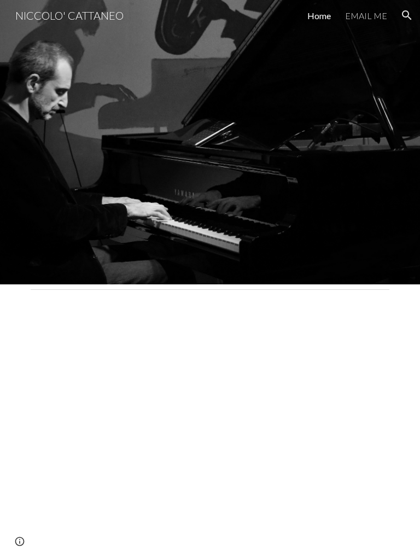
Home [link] (319, 15)
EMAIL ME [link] (366, 15)
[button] (407, 15)
